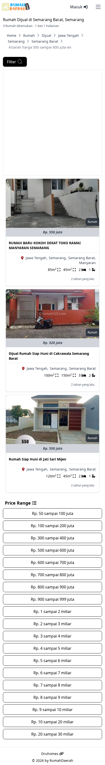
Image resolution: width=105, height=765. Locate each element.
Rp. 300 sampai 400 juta (52, 538)
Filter (11, 61)
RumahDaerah (61, 760)
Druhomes (50, 753)
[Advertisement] (52, 122)
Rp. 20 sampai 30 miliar (52, 734)
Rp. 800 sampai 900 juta (52, 587)
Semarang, (58, 257)
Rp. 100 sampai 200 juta (52, 525)
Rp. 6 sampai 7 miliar (52, 673)
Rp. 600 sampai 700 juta (52, 562)
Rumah (29, 35)
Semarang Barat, (82, 257)
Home (11, 35)
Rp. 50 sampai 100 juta (52, 513)
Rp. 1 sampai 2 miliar (52, 611)
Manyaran (87, 262)
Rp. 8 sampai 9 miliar (52, 697)
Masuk (77, 7)
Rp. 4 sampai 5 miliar (52, 648)
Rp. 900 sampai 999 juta (52, 599)
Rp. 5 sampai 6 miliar (52, 660)
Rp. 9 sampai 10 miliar (52, 709)
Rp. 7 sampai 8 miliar (52, 685)
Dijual (46, 35)
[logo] (16, 7)
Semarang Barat (45, 41)
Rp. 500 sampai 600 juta (52, 550)
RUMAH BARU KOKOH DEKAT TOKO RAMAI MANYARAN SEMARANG (45, 245)
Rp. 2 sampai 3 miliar (52, 623)
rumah (92, 222)
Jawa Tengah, (36, 257)
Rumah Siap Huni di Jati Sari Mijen (37, 459)
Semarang (16, 41)
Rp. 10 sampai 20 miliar (52, 722)
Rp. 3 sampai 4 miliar (52, 636)
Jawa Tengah (68, 35)
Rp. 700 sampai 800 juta (52, 574)
